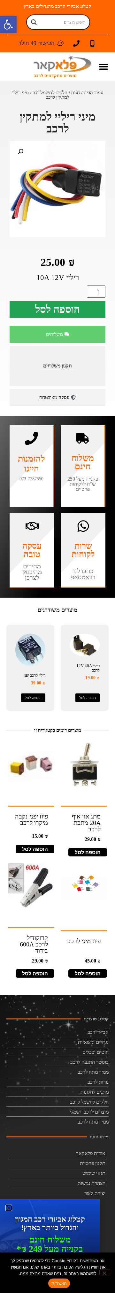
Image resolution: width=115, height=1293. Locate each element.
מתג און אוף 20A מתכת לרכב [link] (86, 823)
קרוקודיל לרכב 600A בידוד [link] (34, 944)
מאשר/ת (59, 1283)
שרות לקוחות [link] (83, 550)
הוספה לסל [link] (87, 698)
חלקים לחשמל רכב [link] (50, 92)
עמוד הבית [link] (93, 92)
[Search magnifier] (33, 22)
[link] (8, 24)
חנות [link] (75, 92)
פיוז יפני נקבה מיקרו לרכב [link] (31, 819)
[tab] (57, 334)
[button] (103, 66)
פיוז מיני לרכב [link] (84, 941)
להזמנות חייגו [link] (31, 464)
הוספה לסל (57, 309)
